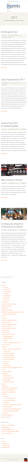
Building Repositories (8, 336)
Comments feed (6, 445)
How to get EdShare (6, 371)
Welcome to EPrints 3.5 (7, 415)
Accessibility (6, 396)
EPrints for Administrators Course (12, 342)
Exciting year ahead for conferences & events (12, 225)
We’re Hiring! (6, 297)
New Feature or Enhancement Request (12, 404)
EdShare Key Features (7, 310)
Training (5, 340)
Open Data (5, 363)
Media (3, 384)
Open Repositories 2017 (13, 79)
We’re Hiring (5, 413)
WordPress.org (5, 447)
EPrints (3, 316)
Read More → (4, 67)
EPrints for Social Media (8, 359)
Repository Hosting (7, 338)
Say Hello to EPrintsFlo (8, 381)
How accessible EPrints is (10, 398)
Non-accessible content (9, 400)
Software (10, 37)
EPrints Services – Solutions (8, 334)
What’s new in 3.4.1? (6, 417)
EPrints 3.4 (4, 318)
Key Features (7, 351)
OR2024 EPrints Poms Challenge (9, 388)
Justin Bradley (7, 295)
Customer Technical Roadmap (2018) (12, 409)
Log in (3, 441)
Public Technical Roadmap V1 (9, 392)
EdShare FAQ (5, 308)
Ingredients (4, 373)
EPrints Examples (6, 322)
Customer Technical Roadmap (9, 304)
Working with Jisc (9, 31)
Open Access (6, 361)
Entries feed (5, 443)
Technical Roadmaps (7, 406)
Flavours (4, 346)
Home (3, 369)
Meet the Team (6, 289)
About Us (4, 285)
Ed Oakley (6, 293)
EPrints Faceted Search (8, 377)
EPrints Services (5, 330)
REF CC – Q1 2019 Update (8, 425)
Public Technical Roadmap (8, 390)
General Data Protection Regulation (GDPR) (12, 367)
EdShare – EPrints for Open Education (12, 349)
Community (4, 37)
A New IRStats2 (6, 375)
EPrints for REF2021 (6, 326)
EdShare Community (7, 306)
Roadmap (6, 402)
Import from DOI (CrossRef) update (9, 124)
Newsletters (5, 386)
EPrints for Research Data (9, 357)
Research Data (6, 365)
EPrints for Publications (8, 355)
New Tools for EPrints (11, 179)
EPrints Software (6, 344)
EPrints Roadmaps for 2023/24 (9, 328)
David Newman (7, 291)
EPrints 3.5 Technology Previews (9, 320)
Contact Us (5, 287)
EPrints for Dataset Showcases (9, 324)
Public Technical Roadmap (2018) (11, 411)
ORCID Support (6, 379)
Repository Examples (9, 353)
